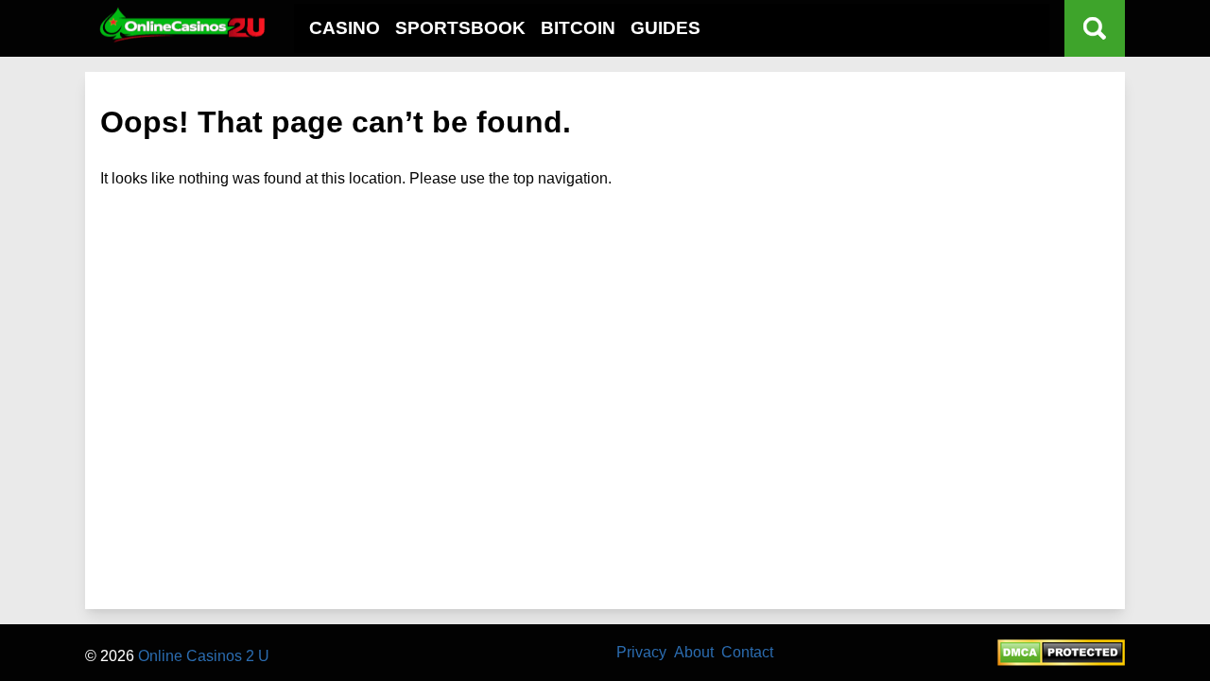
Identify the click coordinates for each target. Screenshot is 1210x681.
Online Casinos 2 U (203, 656)
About (694, 652)
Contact (747, 652)
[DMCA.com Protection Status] (1061, 661)
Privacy (641, 652)
